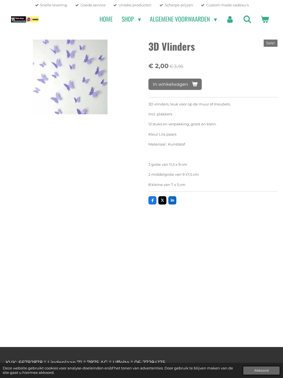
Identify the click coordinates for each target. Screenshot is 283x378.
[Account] (230, 19)
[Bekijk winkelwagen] (264, 19)
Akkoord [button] (261, 370)
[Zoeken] (247, 19)
